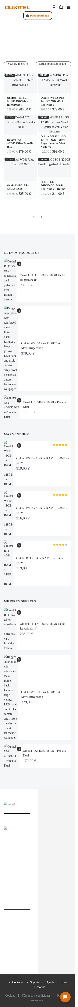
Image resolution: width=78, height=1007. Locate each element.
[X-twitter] (11, 867)
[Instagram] (18, 867)
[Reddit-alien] (58, 867)
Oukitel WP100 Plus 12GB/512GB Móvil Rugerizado (52, 101)
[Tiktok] (45, 867)
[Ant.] (33, 217)
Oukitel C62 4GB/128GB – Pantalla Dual (20, 143)
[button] (54, 7)
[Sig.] (41, 217)
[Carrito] (61, 7)
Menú (68, 7)
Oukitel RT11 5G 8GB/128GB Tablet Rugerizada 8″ (18, 101)
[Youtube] (38, 867)
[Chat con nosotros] (65, 997)
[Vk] (51, 867)
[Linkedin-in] (25, 867)
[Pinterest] (31, 867)
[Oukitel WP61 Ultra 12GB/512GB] (21, 178)
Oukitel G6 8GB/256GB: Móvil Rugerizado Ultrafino (53, 185)
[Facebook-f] (5, 867)
